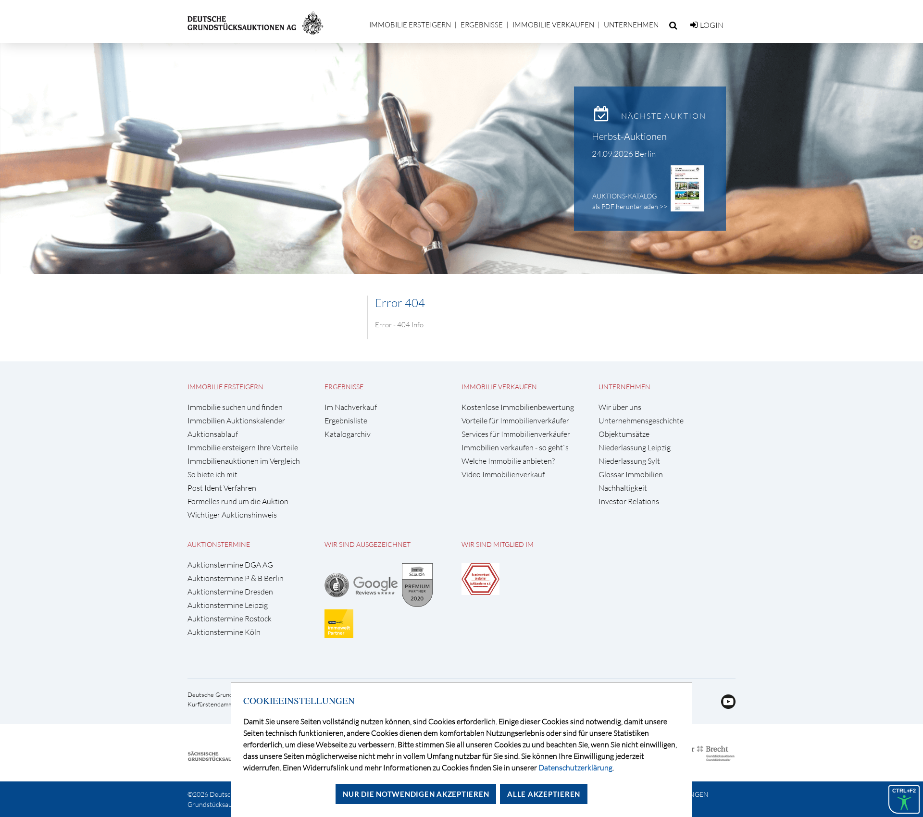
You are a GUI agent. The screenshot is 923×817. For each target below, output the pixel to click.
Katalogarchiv (347, 434)
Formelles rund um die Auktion (237, 501)
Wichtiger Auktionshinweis (232, 515)
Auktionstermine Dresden (230, 592)
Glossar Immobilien (631, 474)
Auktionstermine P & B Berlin (235, 578)
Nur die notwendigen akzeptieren (416, 794)
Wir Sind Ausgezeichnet (367, 544)
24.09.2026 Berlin (624, 154)
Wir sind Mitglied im (498, 544)
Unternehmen (631, 24)
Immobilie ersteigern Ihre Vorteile (242, 448)
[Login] (694, 25)
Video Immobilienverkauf (503, 474)
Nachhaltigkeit (623, 488)
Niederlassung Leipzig (635, 448)
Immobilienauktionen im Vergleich (243, 461)
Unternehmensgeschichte (641, 421)
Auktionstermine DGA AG (230, 565)
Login (711, 25)
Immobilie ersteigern (410, 24)
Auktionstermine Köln (224, 632)
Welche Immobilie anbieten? (508, 461)
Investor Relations (629, 501)
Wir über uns (620, 407)
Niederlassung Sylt (629, 461)
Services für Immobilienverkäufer (516, 434)
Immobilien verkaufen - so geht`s (515, 448)
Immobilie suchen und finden (235, 407)
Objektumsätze (624, 434)
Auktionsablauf (212, 434)
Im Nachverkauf (350, 407)
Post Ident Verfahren (221, 488)
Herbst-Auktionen (629, 136)
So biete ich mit (212, 474)
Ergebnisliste (345, 421)
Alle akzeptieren (543, 794)
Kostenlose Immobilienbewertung (518, 407)
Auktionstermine (218, 544)
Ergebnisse (482, 24)
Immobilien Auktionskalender (236, 421)
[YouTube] (725, 706)
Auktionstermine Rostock (229, 619)
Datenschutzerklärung (575, 767)
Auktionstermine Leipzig (227, 605)
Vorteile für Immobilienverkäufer (515, 421)
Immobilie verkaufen (553, 24)
